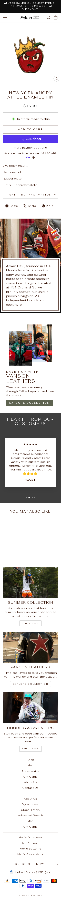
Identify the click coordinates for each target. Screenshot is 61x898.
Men (30, 765)
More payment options (30, 147)
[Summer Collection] (30, 582)
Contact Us (30, 787)
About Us (30, 782)
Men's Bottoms (30, 848)
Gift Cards (30, 776)
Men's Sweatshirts (30, 854)
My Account (30, 804)
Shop (30, 759)
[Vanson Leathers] (30, 647)
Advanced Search (30, 815)
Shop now (30, 623)
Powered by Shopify (30, 895)
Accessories (30, 771)
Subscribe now (29, 864)
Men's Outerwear (30, 837)
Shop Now (30, 748)
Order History (30, 809)
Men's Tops (30, 843)
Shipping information (30, 194)
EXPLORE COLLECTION (29, 402)
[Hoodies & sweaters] (30, 707)
